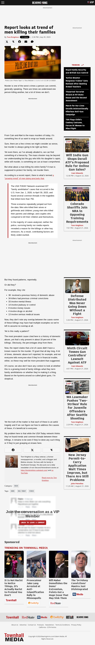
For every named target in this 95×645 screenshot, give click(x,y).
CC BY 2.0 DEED (50, 80)
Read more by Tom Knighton (49, 479)
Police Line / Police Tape (13, 80)
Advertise (23, 625)
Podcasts (40, 625)
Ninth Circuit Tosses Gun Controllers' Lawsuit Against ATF (77, 355)
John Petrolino (77, 483)
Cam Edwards (77, 173)
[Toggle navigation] (2, 3)
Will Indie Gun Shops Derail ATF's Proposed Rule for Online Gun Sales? (77, 162)
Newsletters (49, 625)
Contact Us (32, 625)
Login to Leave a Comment (33, 523)
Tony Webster (29, 80)
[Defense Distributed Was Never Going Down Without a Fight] (77, 286)
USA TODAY (22, 491)
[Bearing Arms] (40, 2)
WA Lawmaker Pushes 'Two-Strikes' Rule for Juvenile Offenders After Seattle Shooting (77, 407)
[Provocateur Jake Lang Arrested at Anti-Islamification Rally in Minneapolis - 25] (36, 564)
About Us (14, 625)
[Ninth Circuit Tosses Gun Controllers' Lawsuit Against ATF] (77, 338)
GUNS (12, 491)
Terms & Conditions (62, 625)
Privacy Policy (76, 625)
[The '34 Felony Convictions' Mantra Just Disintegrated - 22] (81, 564)
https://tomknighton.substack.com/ (34, 470)
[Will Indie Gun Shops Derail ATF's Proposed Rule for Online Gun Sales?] (77, 145)
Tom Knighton (13, 37)
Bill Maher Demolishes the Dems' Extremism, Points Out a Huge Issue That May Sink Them (58, 589)
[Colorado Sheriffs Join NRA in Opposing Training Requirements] (77, 194)
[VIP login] (91, 3)
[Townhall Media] (14, 637)
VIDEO (31, 491)
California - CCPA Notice (47, 627)
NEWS (16, 486)
